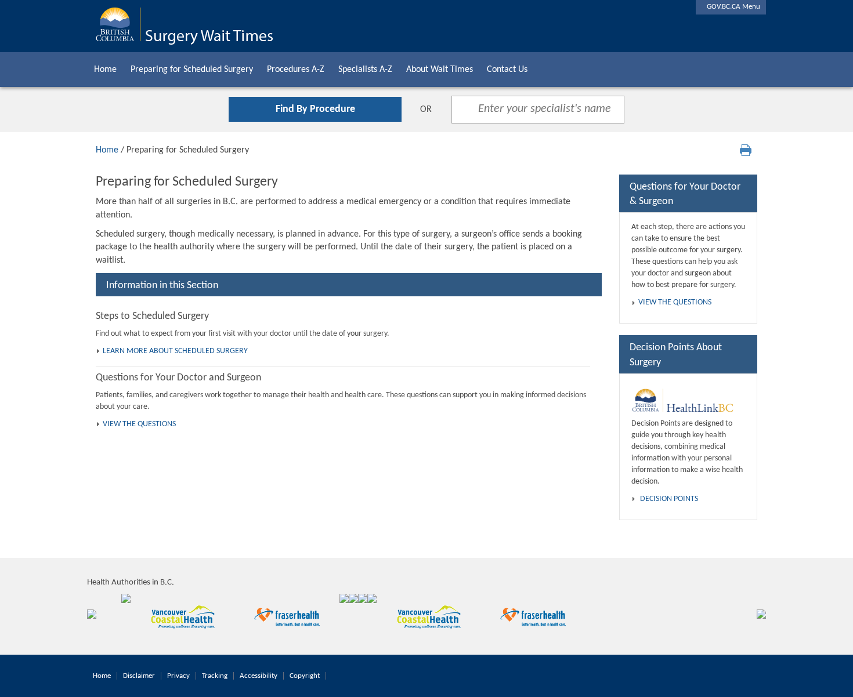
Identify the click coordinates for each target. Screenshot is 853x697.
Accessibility (258, 676)
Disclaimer (139, 676)
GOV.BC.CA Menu (731, 6)
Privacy (178, 676)
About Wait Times (439, 69)
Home (105, 69)
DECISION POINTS (669, 499)
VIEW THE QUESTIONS (139, 424)
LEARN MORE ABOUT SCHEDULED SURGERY (175, 351)
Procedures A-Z (295, 69)
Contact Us (507, 69)
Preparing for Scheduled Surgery (192, 69)
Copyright (305, 676)
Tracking (214, 676)
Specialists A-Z (365, 69)
